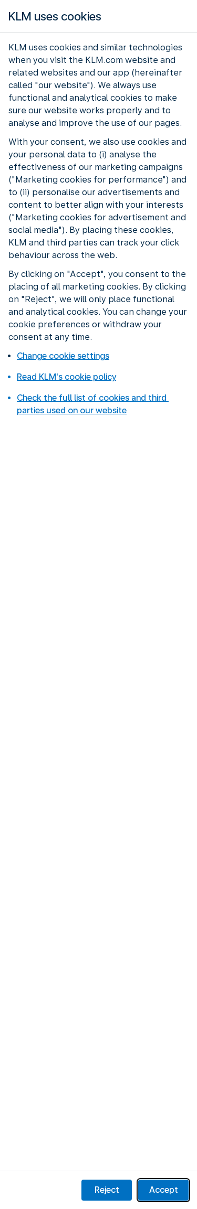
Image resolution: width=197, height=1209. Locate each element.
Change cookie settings (63, 356)
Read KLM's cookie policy (66, 377)
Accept (163, 1190)
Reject (107, 1190)
